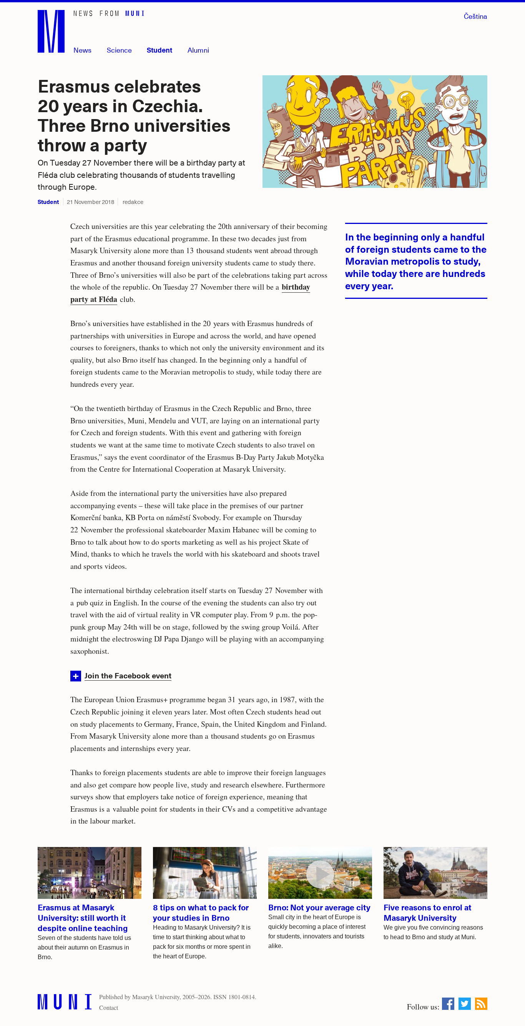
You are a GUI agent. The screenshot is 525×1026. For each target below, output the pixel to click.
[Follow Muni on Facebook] (448, 1004)
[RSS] (481, 1004)
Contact (108, 1007)
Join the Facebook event (128, 675)
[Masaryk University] (64, 1003)
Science (119, 50)
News (82, 50)
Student (159, 50)
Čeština (475, 16)
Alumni (198, 50)
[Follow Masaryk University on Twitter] (465, 1004)
